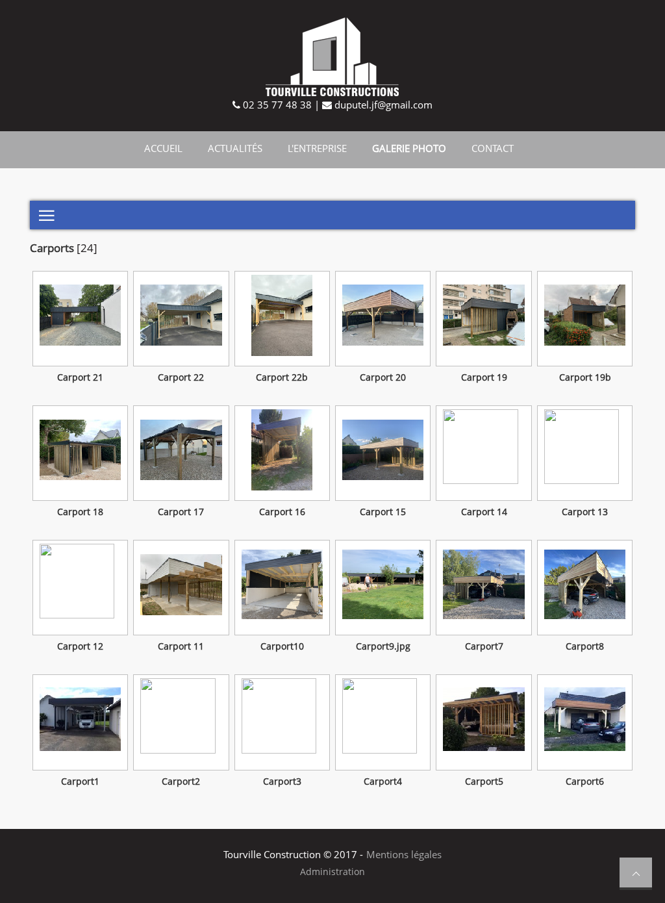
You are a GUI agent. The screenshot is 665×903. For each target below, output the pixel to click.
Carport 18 (80, 512)
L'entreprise (317, 148)
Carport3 (282, 781)
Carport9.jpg (383, 646)
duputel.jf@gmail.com (382, 104)
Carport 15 (383, 512)
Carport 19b (585, 377)
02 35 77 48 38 (276, 104)
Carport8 (585, 646)
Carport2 (181, 781)
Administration (332, 872)
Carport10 (282, 646)
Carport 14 (484, 512)
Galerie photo (409, 148)
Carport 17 (181, 512)
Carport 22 (181, 377)
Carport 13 (585, 512)
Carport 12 (80, 646)
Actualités (235, 148)
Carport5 (484, 781)
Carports (52, 247)
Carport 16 (282, 512)
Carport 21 (80, 377)
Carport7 (484, 646)
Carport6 (585, 781)
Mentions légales (404, 854)
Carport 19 (484, 377)
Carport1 (80, 781)
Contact (492, 148)
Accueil (163, 148)
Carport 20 (383, 377)
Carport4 (383, 781)
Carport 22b (282, 377)
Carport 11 (181, 646)
